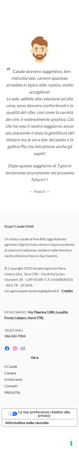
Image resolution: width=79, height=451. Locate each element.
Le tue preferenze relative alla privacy (44, 414)
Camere (10, 373)
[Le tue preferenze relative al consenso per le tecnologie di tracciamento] (71, 443)
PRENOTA (12, 392)
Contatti (10, 386)
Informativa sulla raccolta (26, 423)
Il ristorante (13, 379)
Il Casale (10, 366)
